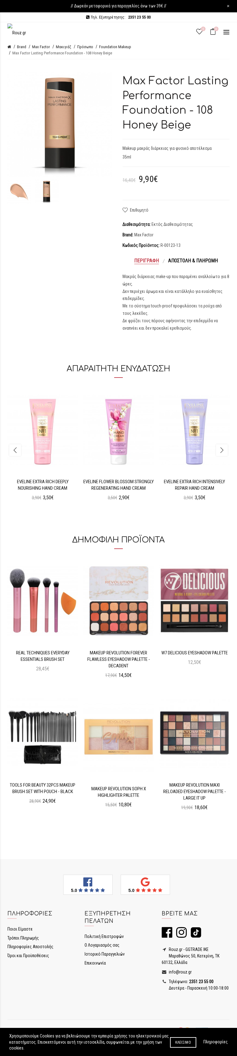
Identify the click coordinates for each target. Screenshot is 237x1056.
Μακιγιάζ (63, 46)
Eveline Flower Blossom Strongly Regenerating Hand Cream (118, 485)
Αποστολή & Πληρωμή (193, 261)
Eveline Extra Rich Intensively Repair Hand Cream (194, 485)
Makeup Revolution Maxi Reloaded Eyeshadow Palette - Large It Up (194, 791)
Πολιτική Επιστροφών (104, 936)
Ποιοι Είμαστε (20, 929)
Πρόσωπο (85, 46)
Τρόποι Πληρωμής (23, 938)
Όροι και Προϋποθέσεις (28, 955)
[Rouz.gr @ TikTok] (194, 935)
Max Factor (41, 46)
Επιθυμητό (139, 210)
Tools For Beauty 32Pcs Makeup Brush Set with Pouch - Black (42, 788)
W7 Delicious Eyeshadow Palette (194, 653)
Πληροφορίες (215, 1041)
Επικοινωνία (95, 963)
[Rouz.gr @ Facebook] (167, 935)
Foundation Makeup (115, 46)
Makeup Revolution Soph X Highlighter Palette (118, 792)
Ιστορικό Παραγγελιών (105, 954)
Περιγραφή (146, 261)
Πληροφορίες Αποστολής (30, 946)
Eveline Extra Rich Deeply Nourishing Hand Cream (43, 485)
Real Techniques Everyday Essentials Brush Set (42, 656)
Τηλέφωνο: (191, 981)
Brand (21, 46)
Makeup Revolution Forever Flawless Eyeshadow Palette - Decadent (118, 659)
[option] (19, 191)
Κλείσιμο (183, 1042)
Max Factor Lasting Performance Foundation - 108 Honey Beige (62, 53)
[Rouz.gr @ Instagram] (180, 935)
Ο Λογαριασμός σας (102, 945)
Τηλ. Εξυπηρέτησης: (120, 17)
